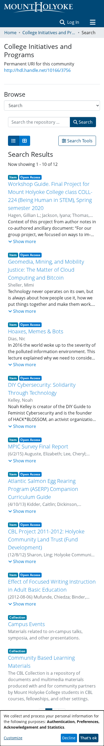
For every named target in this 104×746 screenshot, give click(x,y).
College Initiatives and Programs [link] (49, 33)
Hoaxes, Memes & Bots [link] (35, 331)
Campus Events (26, 624)
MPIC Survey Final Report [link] (38, 446)
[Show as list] (13, 141)
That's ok (88, 737)
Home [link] (10, 33)
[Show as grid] (24, 141)
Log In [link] (73, 22)
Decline (68, 737)
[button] (62, 22)
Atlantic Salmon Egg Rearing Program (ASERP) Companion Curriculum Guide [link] (43, 489)
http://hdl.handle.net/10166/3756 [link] (37, 70)
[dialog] (52, 728)
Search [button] (85, 122)
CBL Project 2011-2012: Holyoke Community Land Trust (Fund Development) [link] (46, 539)
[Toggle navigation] (92, 22)
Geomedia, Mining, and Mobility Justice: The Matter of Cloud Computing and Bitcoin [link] (46, 269)
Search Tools (79, 141)
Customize (13, 737)
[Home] (38, 7)
